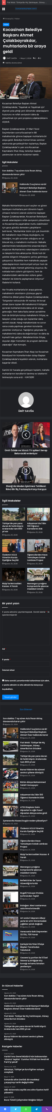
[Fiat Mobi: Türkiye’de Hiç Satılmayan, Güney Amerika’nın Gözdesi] (10, 746)
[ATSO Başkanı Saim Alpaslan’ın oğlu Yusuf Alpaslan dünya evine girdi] (10, 811)
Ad (4, 649)
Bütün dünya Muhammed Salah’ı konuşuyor (33, 783)
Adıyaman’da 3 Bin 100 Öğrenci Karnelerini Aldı (36, 526)
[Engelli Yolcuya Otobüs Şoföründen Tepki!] (10, 897)
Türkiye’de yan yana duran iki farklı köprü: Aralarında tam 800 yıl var (13, 527)
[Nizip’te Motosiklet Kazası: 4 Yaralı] (13, 574)
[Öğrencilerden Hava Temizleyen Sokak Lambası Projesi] (38, 545)
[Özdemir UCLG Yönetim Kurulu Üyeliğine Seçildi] (13, 545)
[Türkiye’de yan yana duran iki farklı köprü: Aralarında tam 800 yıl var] (13, 514)
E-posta (6, 659)
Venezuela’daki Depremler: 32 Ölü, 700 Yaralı (34, 933)
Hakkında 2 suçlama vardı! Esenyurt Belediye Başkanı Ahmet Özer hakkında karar (33, 188)
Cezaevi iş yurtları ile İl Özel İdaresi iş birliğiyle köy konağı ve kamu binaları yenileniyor (34, 962)
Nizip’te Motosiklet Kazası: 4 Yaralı (11, 585)
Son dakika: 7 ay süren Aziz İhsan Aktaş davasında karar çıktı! (22, 720)
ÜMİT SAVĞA (12, 58)
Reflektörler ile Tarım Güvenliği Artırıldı (30, 882)
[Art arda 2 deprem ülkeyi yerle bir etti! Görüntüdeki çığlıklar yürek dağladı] (10, 922)
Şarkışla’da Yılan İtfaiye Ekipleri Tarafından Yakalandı (32, 947)
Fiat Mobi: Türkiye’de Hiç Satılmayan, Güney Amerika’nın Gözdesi (32, 745)
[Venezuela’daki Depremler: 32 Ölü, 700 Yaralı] (10, 935)
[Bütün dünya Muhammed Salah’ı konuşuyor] (10, 786)
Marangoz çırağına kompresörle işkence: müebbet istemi (38, 586)
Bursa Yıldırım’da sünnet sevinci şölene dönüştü (32, 771)
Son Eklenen (26, 709)
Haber (17, 18)
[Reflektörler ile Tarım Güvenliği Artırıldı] (10, 884)
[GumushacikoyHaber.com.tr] (26, 8)
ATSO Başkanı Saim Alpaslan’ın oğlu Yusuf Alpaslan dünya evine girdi (33, 810)
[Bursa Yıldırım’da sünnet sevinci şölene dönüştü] (10, 773)
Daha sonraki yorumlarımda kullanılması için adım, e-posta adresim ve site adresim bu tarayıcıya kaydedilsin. (26, 684)
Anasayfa (9, 18)
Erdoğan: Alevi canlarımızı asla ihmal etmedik (33, 907)
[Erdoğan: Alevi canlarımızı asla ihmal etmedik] (10, 909)
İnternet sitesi (8, 670)
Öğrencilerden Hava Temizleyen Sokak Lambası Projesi (37, 557)
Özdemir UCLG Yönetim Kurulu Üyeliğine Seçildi (10, 557)
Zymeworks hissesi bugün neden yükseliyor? (25, 820)
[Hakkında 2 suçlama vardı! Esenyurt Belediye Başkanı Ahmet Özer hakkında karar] (9, 187)
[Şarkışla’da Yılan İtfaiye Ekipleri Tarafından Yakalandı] (10, 948)
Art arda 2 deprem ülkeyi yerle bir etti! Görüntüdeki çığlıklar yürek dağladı (33, 921)
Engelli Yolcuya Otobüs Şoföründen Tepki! (31, 894)
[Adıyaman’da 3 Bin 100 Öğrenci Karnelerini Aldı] (38, 514)
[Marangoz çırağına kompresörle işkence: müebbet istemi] (38, 574)
